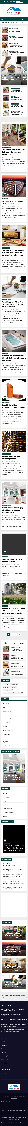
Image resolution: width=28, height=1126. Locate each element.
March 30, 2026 (8, 257)
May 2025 (5, 742)
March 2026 (6, 707)
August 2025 (6, 734)
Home (2, 1101)
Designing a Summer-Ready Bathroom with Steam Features (14, 1105)
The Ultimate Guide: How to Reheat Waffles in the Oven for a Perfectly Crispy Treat (16, 47)
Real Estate (5, 556)
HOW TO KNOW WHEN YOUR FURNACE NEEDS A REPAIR (13, 1113)
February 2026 (7, 711)
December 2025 (7, 719)
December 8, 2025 (8, 564)
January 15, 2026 (8, 461)
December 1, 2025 (8, 616)
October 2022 (6, 745)
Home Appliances (13, 43)
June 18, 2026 (7, 206)
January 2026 (6, 715)
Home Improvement (14, 28)
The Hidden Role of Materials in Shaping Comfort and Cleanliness (16, 31)
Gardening (13, 687)
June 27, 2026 (7, 157)
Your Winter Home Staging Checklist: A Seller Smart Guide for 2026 (12, 510)
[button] (22, 19)
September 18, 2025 (10, 850)
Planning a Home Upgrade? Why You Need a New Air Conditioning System (14, 1118)
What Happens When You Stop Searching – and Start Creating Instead (16, 54)
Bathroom (12, 36)
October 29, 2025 (10, 779)
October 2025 (6, 726)
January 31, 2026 (8, 410)
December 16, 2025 (9, 515)
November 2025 (7, 722)
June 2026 (6, 703)
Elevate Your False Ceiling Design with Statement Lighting (14, 1110)
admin (5, 81)
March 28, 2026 (8, 309)
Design (5, 687)
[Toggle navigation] (25, 19)
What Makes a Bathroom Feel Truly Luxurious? (16, 38)
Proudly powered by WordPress (9, 1096)
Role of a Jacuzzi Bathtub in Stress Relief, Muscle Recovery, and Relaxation (14, 358)
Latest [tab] (6, 643)
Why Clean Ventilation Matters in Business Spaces (12, 1122)
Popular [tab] (13, 643)
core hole (24, 995)
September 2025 (7, 730)
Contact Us (4, 1073)
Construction (6, 402)
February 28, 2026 (9, 363)
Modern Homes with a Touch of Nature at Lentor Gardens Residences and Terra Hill (13, 611)
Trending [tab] (21, 643)
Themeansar (14, 1098)
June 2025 (6, 738)
